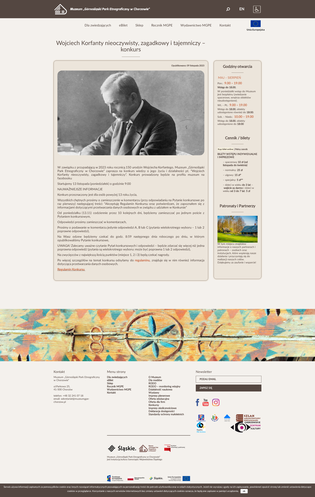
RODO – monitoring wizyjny (164, 386)
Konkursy (154, 405)
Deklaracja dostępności (161, 411)
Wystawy (154, 392)
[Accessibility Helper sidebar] (253, 9)
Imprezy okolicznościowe (162, 408)
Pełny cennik (241, 149)
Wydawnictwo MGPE (195, 25)
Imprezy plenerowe (159, 396)
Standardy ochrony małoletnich (166, 414)
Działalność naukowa (160, 389)
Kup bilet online (225, 149)
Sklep (139, 25)
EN (241, 9)
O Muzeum (155, 377)
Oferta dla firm (157, 402)
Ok (244, 491)
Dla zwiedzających (98, 25)
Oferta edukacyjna (159, 399)
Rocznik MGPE (161, 25)
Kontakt (225, 25)
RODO (152, 383)
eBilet (123, 25)
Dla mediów (155, 380)
